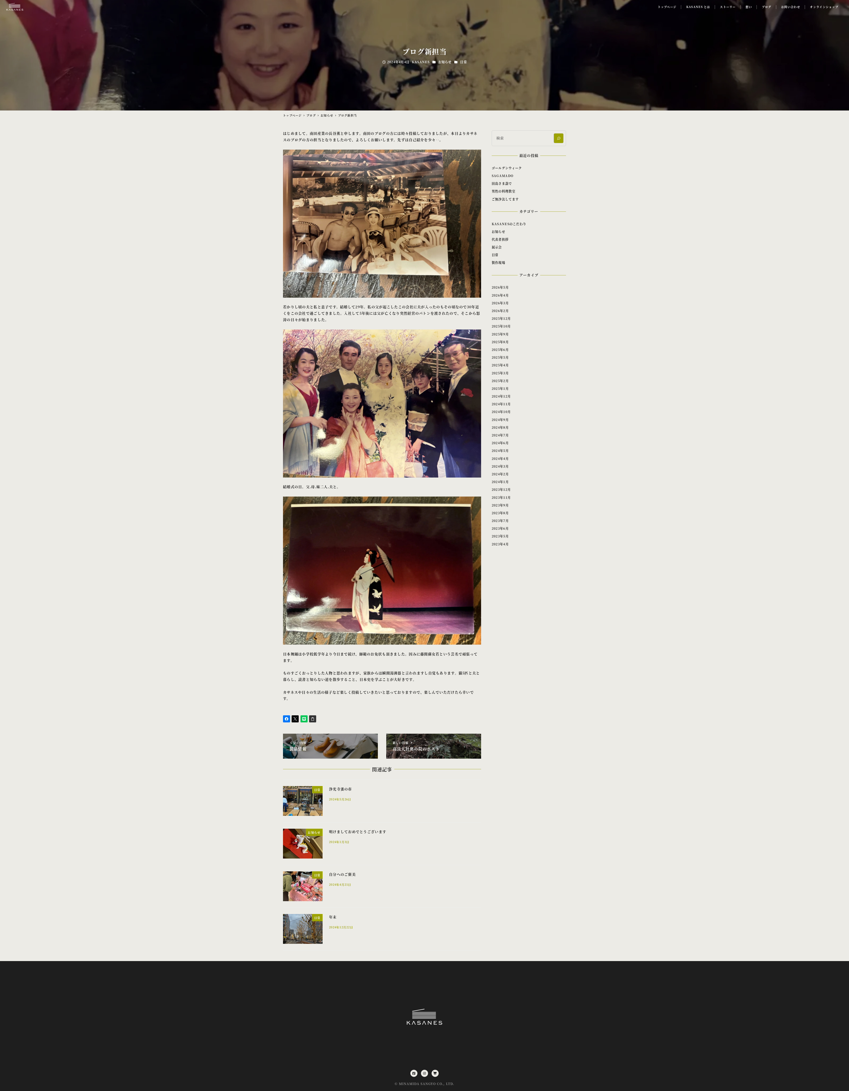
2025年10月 (501, 326)
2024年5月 (500, 450)
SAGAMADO (502, 175)
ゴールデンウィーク (507, 168)
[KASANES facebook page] (413, 1073)
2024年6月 (500, 443)
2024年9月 (500, 419)
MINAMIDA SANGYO (417, 1083)
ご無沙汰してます (505, 199)
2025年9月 (500, 334)
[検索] (559, 138)
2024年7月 (500, 435)
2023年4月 (500, 544)
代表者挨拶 (500, 239)
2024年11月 (501, 404)
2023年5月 (500, 536)
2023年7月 (500, 520)
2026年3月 (500, 303)
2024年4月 (500, 458)
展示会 (497, 247)
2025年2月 (500, 381)
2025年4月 (500, 365)
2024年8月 (500, 427)
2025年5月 (500, 357)
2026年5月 (500, 287)
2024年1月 (500, 482)
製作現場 (498, 262)
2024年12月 (501, 396)
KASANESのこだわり (509, 224)
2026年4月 (500, 295)
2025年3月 (500, 373)
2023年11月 (501, 497)
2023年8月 (500, 513)
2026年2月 (500, 310)
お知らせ (445, 62)
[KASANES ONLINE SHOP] (435, 1073)
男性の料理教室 (503, 191)
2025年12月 (501, 318)
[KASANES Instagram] (424, 1073)
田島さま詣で (502, 183)
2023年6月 (500, 528)
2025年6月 (500, 349)
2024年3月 (500, 466)
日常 (463, 62)
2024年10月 (501, 411)
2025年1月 (500, 388)
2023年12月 (501, 489)
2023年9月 (500, 505)
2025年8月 (500, 342)
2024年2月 (500, 474)
